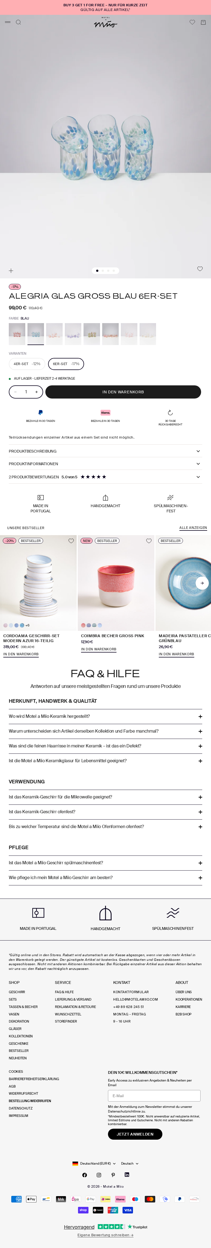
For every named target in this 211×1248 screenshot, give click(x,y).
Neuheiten (18, 1058)
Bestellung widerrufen (30, 1101)
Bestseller (19, 1051)
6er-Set (66, 363)
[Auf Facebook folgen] (84, 1175)
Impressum (18, 1116)
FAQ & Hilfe (64, 992)
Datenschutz (20, 1108)
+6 (27, 625)
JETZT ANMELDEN (135, 1134)
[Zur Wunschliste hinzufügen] (200, 268)
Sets (13, 999)
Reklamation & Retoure (75, 1007)
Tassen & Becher (23, 1007)
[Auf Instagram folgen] (99, 1175)
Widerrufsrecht (23, 1093)
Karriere (183, 1007)
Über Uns (184, 992)
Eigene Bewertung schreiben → (105, 1235)
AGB (12, 1086)
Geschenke (18, 1043)
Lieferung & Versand (73, 999)
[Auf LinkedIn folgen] (127, 1174)
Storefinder (66, 1021)
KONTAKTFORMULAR (131, 992)
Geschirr (17, 992)
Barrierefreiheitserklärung (34, 1079)
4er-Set (27, 363)
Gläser (15, 1029)
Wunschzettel (68, 1014)
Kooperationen (189, 999)
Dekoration (19, 1021)
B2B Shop (183, 1014)
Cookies (16, 1071)
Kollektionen (21, 1036)
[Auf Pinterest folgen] (113, 1175)
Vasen (14, 1014)
